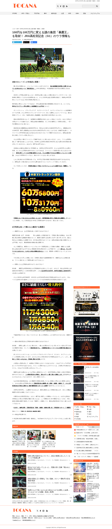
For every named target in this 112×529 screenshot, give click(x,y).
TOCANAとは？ (16, 517)
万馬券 (22, 411)
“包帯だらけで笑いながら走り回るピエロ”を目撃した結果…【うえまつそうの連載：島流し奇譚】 (49, 491)
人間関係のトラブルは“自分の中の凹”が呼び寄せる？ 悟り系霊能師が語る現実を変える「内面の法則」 (93, 486)
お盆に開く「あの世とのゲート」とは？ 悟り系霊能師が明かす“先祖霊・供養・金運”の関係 (93, 466)
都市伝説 (78, 411)
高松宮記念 (29, 411)
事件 (90, 411)
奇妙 (77, 416)
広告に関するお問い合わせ (73, 517)
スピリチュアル (93, 416)
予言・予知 (92, 407)
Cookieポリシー (17, 520)
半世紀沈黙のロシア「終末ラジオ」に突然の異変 (88, 429)
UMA (77, 409)
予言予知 (36, 13)
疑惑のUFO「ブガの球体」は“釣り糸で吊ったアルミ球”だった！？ (88, 432)
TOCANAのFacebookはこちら (61, 6)
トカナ (13, 28)
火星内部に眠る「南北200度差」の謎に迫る (88, 438)
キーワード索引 (48, 517)
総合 (93, 427)
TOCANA (24, 6)
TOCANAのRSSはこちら (67, 6)
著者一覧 (30, 517)
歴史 (77, 414)
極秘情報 (35, 411)
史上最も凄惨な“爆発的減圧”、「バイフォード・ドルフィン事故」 (88, 450)
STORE (78, 419)
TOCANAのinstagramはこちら (64, 6)
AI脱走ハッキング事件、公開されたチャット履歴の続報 (88, 444)
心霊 (90, 409)
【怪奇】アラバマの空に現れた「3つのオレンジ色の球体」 (92, 386)
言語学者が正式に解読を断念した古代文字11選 (88, 447)
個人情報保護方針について (88, 517)
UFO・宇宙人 (80, 407)
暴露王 (39, 411)
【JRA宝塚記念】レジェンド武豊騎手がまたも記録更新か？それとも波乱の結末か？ (93, 496)
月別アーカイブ (38, 517)
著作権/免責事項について (29, 520)
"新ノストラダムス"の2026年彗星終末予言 (88, 453)
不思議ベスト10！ (80, 427)
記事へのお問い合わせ (59, 517)
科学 (90, 414)
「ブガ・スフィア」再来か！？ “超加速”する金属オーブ (88, 456)
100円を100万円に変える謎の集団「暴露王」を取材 (32, 28)
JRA (25, 411)
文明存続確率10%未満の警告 (84, 441)
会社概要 (24, 517)
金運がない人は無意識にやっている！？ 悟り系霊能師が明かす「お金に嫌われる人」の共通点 (93, 476)
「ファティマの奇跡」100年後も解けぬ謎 (87, 435)
